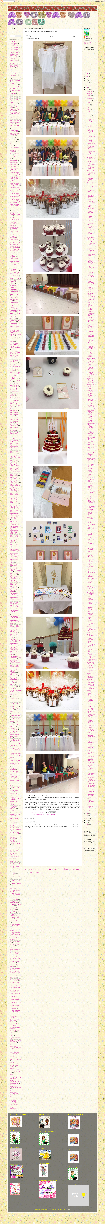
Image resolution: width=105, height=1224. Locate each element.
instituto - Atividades (15, 291)
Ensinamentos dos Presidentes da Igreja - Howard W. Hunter (15, 189)
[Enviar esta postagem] (46, 812)
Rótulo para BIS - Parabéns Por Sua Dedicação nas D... (91, 173)
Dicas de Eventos (14, 162)
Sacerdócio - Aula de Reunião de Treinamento (14, 837)
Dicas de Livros (13, 166)
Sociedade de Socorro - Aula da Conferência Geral (15, 949)
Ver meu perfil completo (87, 43)
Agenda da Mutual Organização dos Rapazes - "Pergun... (91, 432)
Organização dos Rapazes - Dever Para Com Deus (15, 622)
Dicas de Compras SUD (14, 157)
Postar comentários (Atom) (35, 872)
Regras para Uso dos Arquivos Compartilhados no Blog (91, 412)
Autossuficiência (14, 48)
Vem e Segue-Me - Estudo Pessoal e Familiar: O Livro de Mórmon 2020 (14, 1102)
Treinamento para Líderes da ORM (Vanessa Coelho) (90, 512)
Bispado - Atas (13, 97)
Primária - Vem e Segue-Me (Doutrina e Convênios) (15, 798)
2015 (87, 816)
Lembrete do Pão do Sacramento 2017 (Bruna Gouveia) (91, 527)
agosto (89, 100)
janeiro (89, 116)
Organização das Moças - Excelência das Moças (14, 490)
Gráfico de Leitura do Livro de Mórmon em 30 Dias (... (90, 554)
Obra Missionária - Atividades (14, 415)
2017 (87, 90)
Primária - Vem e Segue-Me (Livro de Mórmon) (14, 803)
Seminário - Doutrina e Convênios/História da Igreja (15, 895)
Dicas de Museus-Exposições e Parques (15, 168)
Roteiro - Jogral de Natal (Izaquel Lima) (91, 238)
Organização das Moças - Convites (14, 475)
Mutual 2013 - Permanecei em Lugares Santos (14, 377)
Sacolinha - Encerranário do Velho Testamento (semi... (90, 166)
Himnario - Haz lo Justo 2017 (90, 183)
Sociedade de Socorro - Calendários (15, 962)
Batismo (12, 70)
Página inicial (52, 869)
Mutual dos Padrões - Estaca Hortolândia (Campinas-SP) (90, 218)
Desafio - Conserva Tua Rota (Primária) (91, 588)
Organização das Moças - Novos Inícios (15, 545)
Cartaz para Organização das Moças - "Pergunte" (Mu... (90, 196)
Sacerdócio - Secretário (15, 863)
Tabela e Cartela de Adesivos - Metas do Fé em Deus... (91, 361)
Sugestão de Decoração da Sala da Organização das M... (90, 189)
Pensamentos (13, 686)
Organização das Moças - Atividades (14, 464)
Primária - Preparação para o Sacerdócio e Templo (15, 773)
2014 (87, 818)
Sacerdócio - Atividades (15, 829)
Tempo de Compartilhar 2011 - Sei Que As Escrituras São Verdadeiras (15, 1047)
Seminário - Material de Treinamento (15, 902)
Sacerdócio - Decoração (15, 847)
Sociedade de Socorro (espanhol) (15, 1031)
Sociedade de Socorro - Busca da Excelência (15, 957)
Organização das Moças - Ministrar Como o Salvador (14, 532)
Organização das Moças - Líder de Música (14, 507)
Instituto (12, 287)
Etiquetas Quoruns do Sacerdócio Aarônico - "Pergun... (90, 419)
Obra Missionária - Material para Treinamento (14, 429)
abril (88, 109)
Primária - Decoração (15, 718)
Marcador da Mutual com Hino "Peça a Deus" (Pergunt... (90, 465)
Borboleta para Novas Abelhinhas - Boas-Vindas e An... (91, 326)
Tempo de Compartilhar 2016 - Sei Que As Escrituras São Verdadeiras (15, 1077)
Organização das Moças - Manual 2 (14, 514)
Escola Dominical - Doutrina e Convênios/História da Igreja (15, 214)
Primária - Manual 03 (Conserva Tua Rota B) (15, 744)
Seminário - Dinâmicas (13, 887)
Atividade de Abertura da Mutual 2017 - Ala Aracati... (91, 226)
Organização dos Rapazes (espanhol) (14, 678)
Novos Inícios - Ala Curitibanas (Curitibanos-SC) (90, 267)
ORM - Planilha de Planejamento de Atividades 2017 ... (91, 714)
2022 (87, 78)
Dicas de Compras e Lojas (15, 154)
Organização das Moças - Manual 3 (14, 517)
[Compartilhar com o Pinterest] (55, 812)
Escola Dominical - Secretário (14, 265)
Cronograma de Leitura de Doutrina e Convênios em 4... (91, 542)
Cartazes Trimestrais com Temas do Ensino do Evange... (91, 644)
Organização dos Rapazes (14, 590)
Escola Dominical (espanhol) (14, 281)
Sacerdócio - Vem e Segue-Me (14, 867)
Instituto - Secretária (15, 327)
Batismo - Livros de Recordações (14, 87)
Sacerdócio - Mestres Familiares (15, 857)
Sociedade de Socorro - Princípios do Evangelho (15, 1016)
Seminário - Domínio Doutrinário (15, 890)
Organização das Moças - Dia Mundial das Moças (15, 485)
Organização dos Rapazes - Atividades (15, 606)
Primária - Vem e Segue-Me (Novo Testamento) (14, 808)
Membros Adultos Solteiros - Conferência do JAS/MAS (15, 352)
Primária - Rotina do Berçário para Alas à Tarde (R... (91, 629)
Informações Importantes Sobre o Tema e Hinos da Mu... (91, 767)
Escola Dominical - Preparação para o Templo (14, 251)
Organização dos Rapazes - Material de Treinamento (15, 640)
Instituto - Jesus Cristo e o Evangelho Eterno (15, 304)
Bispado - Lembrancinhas (14, 103)
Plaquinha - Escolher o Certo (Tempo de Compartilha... (90, 693)
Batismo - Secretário (15, 90)
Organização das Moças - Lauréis (14, 498)
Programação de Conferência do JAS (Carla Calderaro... (91, 501)
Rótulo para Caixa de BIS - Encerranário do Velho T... (91, 159)
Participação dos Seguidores (49, 814)
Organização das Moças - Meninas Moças (14, 527)
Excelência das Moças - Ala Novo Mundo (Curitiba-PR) (90, 282)
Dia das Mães (13, 140)
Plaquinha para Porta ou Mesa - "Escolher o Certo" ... (90, 616)
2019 (87, 85)
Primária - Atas (14, 698)
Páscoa (11, 684)
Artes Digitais (13, 44)
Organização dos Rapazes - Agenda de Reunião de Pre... (91, 439)
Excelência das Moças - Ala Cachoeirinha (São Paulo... (90, 211)
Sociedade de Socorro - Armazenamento (15, 938)
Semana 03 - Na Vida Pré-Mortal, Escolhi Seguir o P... (91, 659)
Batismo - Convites (14, 77)
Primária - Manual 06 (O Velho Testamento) (15, 759)
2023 (87, 76)
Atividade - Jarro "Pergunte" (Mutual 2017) (91, 459)
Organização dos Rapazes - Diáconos (14, 626)
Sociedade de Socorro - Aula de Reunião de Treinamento (15, 954)
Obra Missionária (14, 413)
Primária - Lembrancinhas (14, 728)
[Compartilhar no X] (52, 812)
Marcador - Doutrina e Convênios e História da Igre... (90, 473)
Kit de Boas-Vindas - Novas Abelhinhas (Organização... (91, 334)
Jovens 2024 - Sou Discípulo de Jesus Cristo (14, 331)
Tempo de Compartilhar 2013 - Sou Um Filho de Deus (15, 1058)
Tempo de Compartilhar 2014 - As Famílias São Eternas (15, 1065)
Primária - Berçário (14, 703)
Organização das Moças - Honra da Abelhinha (14, 495)
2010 (87, 827)
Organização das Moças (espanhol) (14, 577)
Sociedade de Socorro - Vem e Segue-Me (15, 1027)
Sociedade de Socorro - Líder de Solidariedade (15, 986)
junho (88, 105)
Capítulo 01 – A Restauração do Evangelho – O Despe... (91, 747)
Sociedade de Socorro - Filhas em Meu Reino (15, 972)
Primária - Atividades (15, 700)
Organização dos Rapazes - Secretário (15, 666)
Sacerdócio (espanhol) (15, 870)
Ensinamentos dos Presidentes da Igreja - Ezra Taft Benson (15, 174)
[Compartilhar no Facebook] (54, 812)
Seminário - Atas (14, 875)
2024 (87, 74)
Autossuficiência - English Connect (14, 59)
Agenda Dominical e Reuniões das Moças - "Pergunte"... (91, 637)
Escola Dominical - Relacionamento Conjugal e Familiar (14, 260)
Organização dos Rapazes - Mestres (14, 644)
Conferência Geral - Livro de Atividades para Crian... (90, 400)
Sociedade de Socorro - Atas (15, 942)
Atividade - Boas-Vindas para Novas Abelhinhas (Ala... (91, 232)
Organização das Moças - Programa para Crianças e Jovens (14, 556)
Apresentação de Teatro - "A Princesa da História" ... (91, 250)
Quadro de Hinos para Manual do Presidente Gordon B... (91, 447)
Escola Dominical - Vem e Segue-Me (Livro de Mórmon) (14, 269)
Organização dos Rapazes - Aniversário (15, 598)
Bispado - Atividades (14, 99)
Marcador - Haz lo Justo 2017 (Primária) (90, 125)
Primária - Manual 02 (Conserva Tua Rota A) (15, 740)
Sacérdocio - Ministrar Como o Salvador (15, 860)
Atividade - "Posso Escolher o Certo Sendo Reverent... (90, 800)
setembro (89, 98)
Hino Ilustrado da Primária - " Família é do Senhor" (91, 386)
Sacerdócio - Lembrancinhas (14, 854)
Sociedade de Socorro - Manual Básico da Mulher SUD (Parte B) (15, 1001)
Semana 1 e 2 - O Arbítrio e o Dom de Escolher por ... (91, 781)
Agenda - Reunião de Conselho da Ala (90, 341)
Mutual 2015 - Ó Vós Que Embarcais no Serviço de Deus (15, 385)
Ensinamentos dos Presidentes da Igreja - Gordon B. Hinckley (15, 184)
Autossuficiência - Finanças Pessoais (14, 62)
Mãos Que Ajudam (14, 338)
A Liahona (12, 42)
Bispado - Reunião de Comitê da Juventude (15, 113)
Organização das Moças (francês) (14, 580)
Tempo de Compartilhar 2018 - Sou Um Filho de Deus (15, 1086)
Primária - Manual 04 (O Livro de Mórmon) (15, 749)
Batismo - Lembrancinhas (14, 84)
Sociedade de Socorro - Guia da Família (15, 976)
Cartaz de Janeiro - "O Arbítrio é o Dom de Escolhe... (90, 651)
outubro (89, 96)
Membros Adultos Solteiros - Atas (14, 343)
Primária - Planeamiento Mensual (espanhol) (91, 354)
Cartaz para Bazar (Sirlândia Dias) (90, 669)
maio (88, 107)
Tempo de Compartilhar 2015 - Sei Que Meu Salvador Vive (15, 1071)
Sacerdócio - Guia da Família (14, 851)
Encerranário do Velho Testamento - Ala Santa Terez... (91, 146)
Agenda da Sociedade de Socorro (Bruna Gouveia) (90, 534)
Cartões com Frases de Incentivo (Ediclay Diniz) (91, 261)
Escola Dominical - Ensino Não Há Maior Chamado (15, 224)
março (89, 112)
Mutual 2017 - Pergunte (13, 395)
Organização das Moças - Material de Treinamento (15, 523)
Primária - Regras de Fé (15, 784)
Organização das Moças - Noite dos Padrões (14, 541)
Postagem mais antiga (72, 869)
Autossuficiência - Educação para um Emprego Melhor (14, 55)
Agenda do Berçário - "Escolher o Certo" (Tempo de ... (91, 608)
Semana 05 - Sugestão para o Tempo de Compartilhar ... (91, 275)
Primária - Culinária (15, 715)
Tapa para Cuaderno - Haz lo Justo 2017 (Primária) (90, 131)
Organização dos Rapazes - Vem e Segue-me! (14, 671)
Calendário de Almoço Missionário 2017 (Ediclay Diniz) (90, 486)
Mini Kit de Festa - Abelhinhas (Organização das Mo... (91, 314)
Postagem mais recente (33, 869)
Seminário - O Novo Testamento (14, 908)
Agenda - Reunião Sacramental (90, 741)
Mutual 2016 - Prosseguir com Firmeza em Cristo (14, 390)
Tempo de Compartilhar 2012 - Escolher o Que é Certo (15, 1053)
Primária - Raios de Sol (14, 781)
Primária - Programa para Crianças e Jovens (15, 777)
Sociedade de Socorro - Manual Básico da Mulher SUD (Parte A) (15, 995)
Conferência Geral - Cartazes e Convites (15, 126)
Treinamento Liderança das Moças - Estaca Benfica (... (91, 204)
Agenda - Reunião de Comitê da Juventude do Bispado (90, 735)
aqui (60, 809)
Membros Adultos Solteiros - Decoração (15, 356)
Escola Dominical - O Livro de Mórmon (15, 240)
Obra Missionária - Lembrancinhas (14, 425)
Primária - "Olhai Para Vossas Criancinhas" (15, 691)
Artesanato (12, 46)
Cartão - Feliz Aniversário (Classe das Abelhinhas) (90, 320)
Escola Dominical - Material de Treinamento (14, 236)
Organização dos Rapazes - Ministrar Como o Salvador (15, 648)
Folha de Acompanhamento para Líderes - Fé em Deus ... (91, 774)
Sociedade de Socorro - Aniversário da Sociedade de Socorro (15, 933)
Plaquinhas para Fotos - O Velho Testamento (91, 153)
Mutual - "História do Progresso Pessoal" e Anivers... (90, 307)
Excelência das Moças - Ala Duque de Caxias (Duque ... (90, 288)
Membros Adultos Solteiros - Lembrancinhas (14, 361)
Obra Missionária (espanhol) (14, 441)
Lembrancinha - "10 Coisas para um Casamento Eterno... (91, 494)
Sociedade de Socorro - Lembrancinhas (15, 980)
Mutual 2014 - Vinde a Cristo (15, 381)
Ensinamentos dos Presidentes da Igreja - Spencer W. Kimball (15, 205)
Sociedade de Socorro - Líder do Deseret (15, 991)
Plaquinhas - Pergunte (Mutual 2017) (91, 681)
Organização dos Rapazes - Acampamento (14, 594)
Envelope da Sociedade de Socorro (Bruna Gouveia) (90, 519)
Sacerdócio (12, 822)
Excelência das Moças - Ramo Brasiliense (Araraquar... (91, 794)
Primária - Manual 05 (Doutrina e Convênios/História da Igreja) (15, 755)
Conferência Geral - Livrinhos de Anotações (14, 135)
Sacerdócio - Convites (15, 844)
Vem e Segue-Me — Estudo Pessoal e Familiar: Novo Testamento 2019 (14, 1108)
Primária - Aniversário (15, 695)
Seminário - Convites (15, 880)
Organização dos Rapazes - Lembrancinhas (14, 631)
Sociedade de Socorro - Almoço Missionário (15, 924)
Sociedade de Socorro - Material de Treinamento (15, 1007)
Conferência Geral (14, 120)
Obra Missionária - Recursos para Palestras (14, 434)
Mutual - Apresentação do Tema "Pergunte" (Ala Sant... (91, 453)
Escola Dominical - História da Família (14, 227)
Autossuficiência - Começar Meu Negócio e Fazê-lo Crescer (15, 51)
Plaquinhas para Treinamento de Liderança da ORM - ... (91, 676)
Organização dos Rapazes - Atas (14, 603)
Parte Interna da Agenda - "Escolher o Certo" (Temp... (91, 721)
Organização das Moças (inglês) (14, 584)
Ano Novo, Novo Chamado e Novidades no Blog (90, 594)
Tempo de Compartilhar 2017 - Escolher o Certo (14, 1082)
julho (88, 103)
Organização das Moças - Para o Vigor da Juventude (15, 550)
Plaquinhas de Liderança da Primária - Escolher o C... (91, 686)
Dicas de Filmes (14, 164)
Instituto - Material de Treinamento (15, 311)
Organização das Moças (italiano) (14, 587)
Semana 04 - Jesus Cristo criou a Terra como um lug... (91, 406)
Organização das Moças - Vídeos (14, 574)
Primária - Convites (14, 712)
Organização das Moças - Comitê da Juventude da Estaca (15, 470)
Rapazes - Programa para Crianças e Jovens (15, 815)
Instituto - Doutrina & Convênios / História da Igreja (15, 299)
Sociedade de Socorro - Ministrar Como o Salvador (15, 1011)
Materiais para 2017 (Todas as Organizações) (91, 506)
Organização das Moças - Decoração (14, 481)
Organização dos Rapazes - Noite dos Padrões (14, 653)
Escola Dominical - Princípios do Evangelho (14, 255)
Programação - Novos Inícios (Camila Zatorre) (90, 480)
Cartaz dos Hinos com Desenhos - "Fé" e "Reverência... (91, 581)
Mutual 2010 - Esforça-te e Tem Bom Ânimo (15, 366)
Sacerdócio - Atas (14, 827)
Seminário (12, 873)
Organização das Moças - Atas (14, 461)
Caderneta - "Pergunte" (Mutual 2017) (91, 295)
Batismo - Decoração (15, 80)
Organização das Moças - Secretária (14, 565)
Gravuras (12, 284)
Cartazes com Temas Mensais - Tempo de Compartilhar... (91, 727)
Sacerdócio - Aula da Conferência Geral (14, 833)
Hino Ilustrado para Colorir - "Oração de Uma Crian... (90, 380)
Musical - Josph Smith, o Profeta (90, 664)
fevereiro (89, 114)
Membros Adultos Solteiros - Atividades (15, 347)
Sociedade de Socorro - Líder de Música (15, 983)
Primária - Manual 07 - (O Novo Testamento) (15, 764)
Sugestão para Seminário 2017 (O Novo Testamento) (90, 760)
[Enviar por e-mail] (49, 812)
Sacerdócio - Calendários (13, 841)
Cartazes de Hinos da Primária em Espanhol (90, 374)
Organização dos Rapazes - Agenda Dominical (91, 426)
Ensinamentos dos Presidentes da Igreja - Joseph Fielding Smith (15, 195)
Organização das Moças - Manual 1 (14, 511)
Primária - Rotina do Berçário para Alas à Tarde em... (91, 347)
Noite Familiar (13, 411)
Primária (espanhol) (14, 811)
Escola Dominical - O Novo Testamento (15, 243)
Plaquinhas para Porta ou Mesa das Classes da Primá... (91, 700)
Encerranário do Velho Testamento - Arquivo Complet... (91, 139)
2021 (87, 81)
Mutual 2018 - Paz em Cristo (15, 398)
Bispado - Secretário (14, 117)
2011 (87, 825)
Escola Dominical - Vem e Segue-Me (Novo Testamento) (14, 274)
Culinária (12, 138)
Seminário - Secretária (13, 915)
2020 (87, 83)
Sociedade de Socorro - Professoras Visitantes (15, 1021)
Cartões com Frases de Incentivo (90, 568)
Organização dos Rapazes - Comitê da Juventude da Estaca (15, 611)
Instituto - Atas (13, 289)
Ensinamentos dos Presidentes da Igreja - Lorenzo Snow (15, 201)
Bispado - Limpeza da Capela (15, 106)
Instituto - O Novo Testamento (14, 317)
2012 (87, 823)
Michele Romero (90, 37)
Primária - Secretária (15, 787)
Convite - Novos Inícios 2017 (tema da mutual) (90, 179)
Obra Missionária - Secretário (14, 437)
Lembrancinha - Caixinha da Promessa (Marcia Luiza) (91, 300)
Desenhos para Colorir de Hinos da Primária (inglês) (90, 393)
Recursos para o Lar (15, 819)
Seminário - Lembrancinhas (14, 898)
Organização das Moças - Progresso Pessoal (14, 561)
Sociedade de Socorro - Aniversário (15, 929)
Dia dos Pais (13, 142)
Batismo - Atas (13, 72)
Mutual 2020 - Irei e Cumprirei (15, 406)
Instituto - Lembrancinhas (14, 307)
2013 (87, 820)
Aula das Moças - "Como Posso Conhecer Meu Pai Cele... (91, 244)
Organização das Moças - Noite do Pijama (14, 537)
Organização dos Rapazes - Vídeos (14, 675)
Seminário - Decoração (15, 884)
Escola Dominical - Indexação (14, 232)
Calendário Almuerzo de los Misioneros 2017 (91, 623)
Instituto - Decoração (15, 295)
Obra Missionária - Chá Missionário (14, 418)
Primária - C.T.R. (14, 707)
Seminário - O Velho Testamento (15, 911)
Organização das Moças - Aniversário (15, 456)
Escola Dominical (14, 209)
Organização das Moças (36, 814)
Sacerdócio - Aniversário (13, 824)
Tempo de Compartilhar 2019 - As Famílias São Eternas (15, 1093)
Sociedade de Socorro (15, 921)
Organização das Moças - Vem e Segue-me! (15, 570)
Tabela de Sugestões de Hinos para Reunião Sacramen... (91, 574)
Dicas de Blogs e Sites (15, 147)
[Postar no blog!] (51, 812)
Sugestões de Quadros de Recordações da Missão (90, 707)
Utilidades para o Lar (15, 1097)
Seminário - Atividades (15, 877)
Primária (12, 688)
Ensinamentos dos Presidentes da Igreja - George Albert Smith (15, 178)
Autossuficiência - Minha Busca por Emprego (14, 67)
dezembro (89, 91)
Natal (11, 409)
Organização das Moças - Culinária (14, 478)
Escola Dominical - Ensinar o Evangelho (15, 218)
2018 (87, 87)
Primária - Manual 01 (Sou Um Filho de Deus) (15, 736)
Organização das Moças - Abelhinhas (15, 447)
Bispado (11, 95)
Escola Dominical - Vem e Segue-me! (14, 277)
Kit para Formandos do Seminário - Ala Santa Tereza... (91, 367)
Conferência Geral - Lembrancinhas (14, 130)
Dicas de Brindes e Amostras (14, 151)
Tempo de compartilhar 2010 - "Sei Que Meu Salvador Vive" (15, 1042)
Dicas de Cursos (14, 160)
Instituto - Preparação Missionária (15, 324)
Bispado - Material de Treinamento (15, 109)
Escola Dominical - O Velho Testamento (15, 246)
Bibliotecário (13, 93)
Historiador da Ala (14, 286)
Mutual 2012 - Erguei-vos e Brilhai (15, 373)
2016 (87, 814)
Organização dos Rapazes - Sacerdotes (15, 661)
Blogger (69, 1209)
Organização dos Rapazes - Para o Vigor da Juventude (15, 657)
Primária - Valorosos (15, 794)
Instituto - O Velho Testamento (14, 321)
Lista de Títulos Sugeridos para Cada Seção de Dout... (90, 561)
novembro (89, 94)
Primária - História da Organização (15, 725)
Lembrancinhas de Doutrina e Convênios (91, 548)
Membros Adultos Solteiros (14, 340)
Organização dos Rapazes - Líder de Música (14, 636)
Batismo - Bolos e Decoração (14, 74)
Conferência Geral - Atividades (14, 122)
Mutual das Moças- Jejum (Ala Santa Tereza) (91, 120)
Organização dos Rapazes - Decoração (15, 616)
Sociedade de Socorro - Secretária (15, 1024)
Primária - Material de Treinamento (15, 769)
